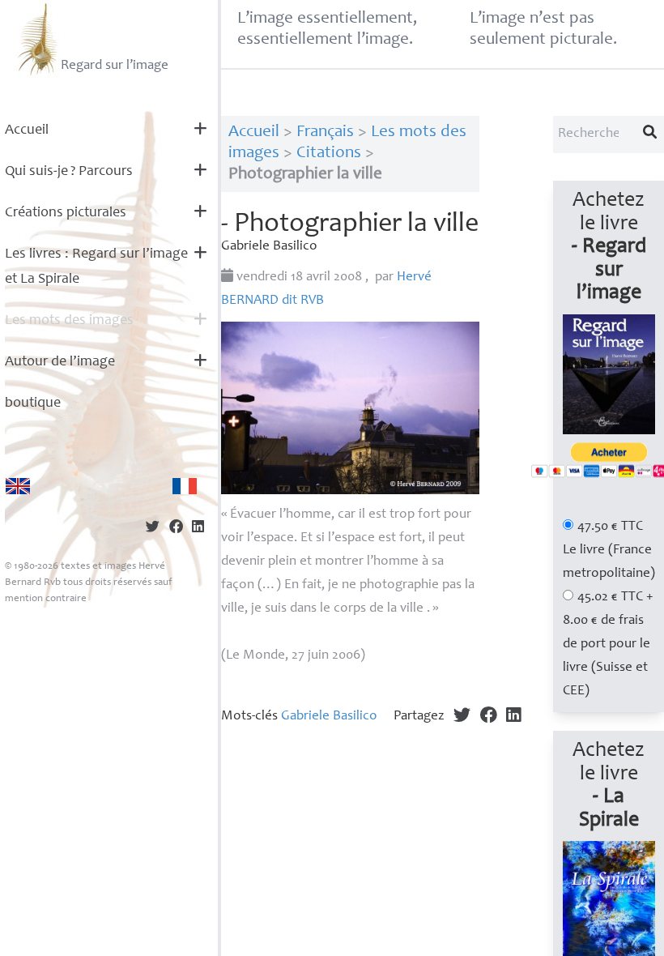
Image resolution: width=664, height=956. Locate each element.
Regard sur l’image (114, 66)
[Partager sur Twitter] (153, 528)
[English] (18, 486)
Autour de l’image (60, 362)
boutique (33, 403)
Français (325, 132)
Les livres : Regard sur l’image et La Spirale (96, 267)
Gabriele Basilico (329, 716)
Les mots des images (69, 321)
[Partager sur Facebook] (176, 528)
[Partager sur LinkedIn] (198, 528)
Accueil (27, 130)
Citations (328, 153)
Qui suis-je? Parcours (69, 171)
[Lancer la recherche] (650, 134)
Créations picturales (65, 213)
